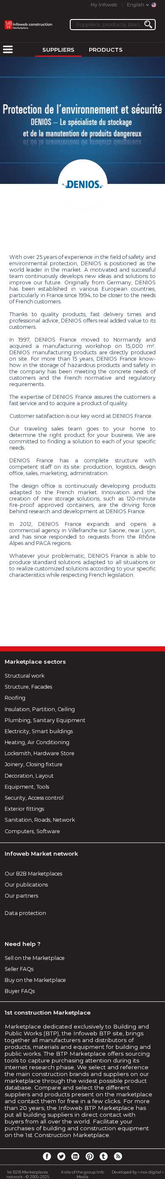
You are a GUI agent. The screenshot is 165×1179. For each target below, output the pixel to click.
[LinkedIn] (75, 1156)
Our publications (26, 884)
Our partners (21, 896)
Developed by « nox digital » (138, 1172)
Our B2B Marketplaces (33, 873)
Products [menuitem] (106, 49)
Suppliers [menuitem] (58, 49)
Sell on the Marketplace (35, 958)
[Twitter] (61, 1156)
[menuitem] (7, 50)
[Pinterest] (89, 1156)
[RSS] (118, 1156)
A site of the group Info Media (82, 1174)
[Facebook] (47, 1156)
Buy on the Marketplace (35, 980)
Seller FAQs (19, 969)
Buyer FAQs (20, 991)
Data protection (25, 913)
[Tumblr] (103, 1156)
